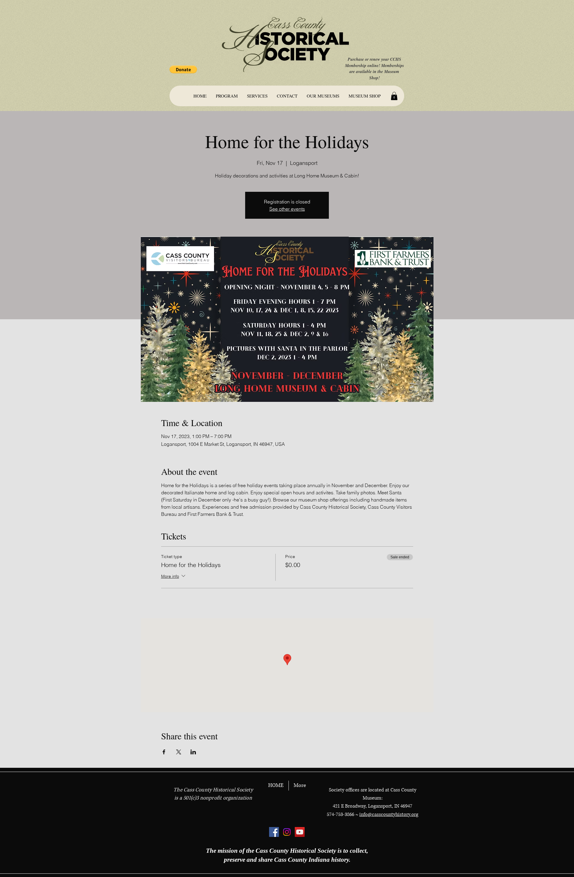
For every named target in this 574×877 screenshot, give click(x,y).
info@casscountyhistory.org (388, 814)
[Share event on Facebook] (164, 752)
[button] (183, 69)
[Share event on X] (178, 752)
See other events (287, 209)
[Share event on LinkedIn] (193, 752)
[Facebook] (274, 832)
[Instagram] (287, 832)
